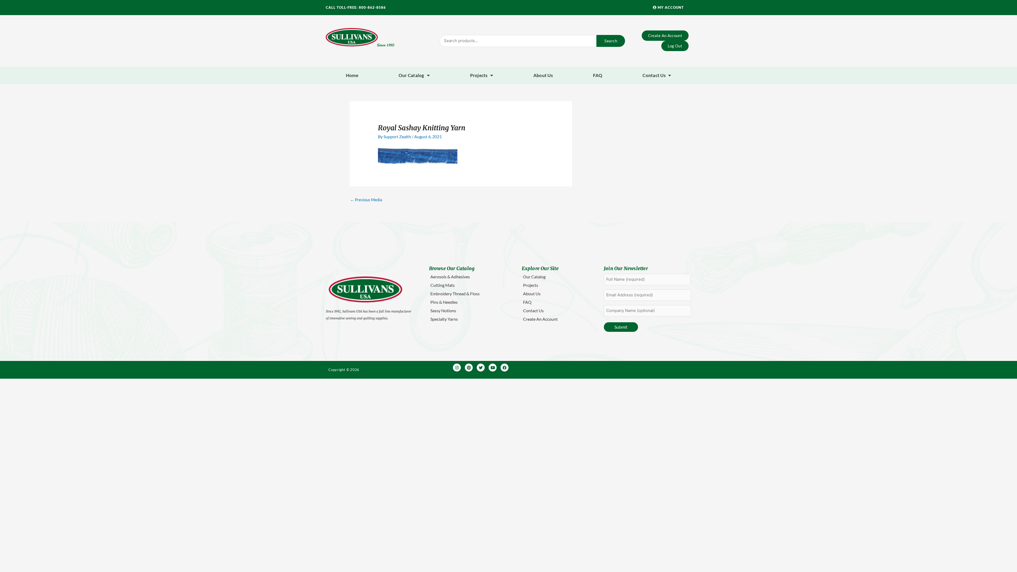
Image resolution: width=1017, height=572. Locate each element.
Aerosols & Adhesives (450, 276)
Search (610, 40)
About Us (543, 75)
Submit (620, 326)
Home (352, 75)
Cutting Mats (442, 285)
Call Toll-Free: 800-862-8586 (356, 7)
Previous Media (366, 199)
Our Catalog (411, 75)
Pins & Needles (444, 302)
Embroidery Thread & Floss (455, 293)
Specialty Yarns (444, 318)
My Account (670, 7)
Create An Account (540, 318)
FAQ (598, 75)
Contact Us (654, 75)
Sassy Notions (443, 310)
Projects (479, 75)
